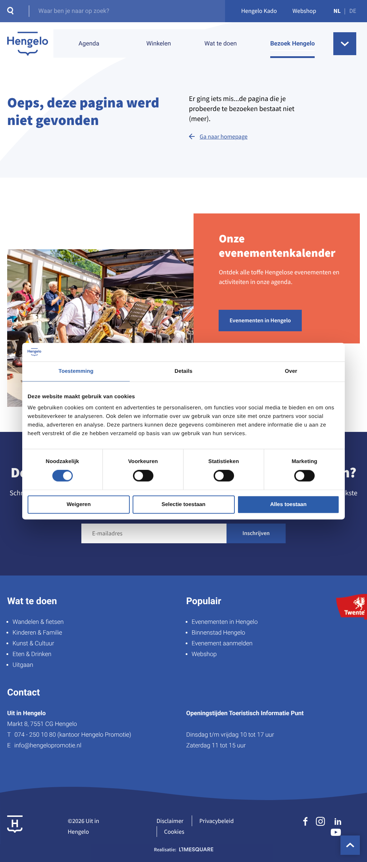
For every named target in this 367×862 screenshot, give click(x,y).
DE (352, 11)
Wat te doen (220, 43)
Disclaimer (170, 821)
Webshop (304, 11)
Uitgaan (23, 665)
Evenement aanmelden (222, 643)
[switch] (143, 476)
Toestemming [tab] (76, 371)
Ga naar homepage (224, 136)
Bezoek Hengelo (292, 43)
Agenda (88, 43)
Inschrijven (256, 533)
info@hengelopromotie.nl (47, 745)
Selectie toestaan (184, 504)
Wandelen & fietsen (38, 622)
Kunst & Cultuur (33, 643)
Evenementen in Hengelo (260, 320)
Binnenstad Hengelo (219, 632)
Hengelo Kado (259, 11)
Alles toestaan (288, 504)
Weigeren (79, 504)
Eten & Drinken (32, 654)
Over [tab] (291, 371)
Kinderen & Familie (37, 632)
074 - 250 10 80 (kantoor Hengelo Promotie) (72, 734)
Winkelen (158, 43)
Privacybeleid (216, 821)
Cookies (174, 831)
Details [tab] (183, 371)
